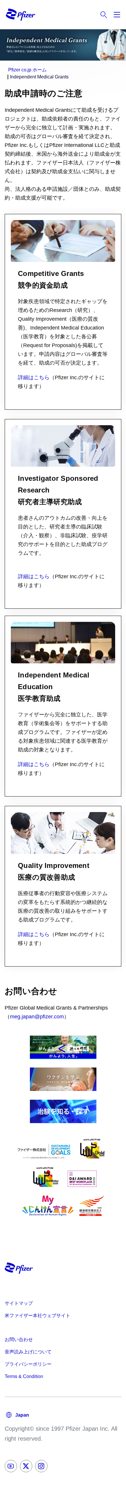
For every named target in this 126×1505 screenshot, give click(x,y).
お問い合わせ (19, 1339)
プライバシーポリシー (28, 1364)
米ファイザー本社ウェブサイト (37, 1315)
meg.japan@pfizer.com (37, 1017)
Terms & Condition (24, 1376)
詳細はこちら (34, 377)
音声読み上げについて (28, 1351)
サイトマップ (19, 1303)
